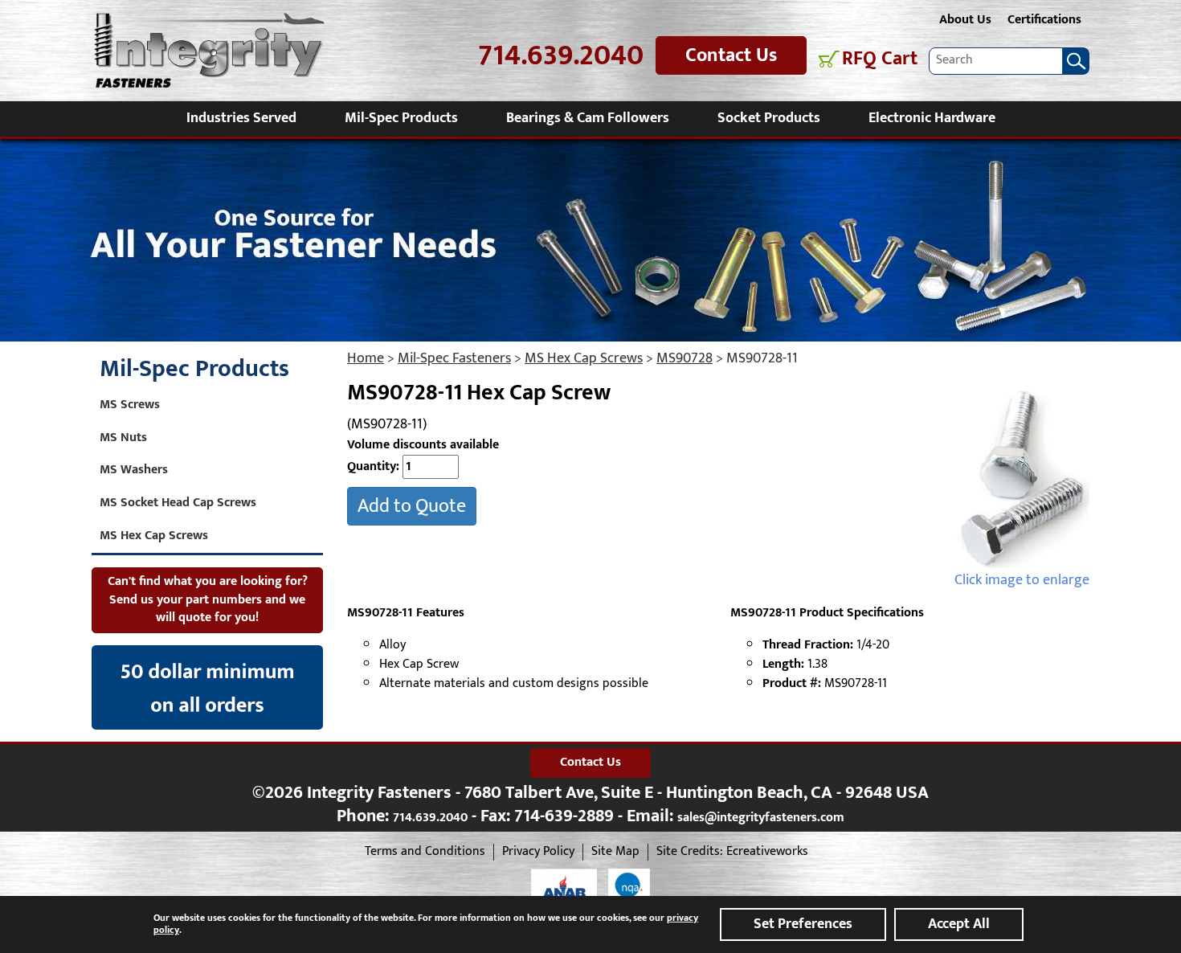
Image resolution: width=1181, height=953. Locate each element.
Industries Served (241, 118)
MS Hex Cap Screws (584, 358)
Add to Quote (412, 506)
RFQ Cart (879, 59)
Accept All (959, 924)
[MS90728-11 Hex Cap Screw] (1021, 477)
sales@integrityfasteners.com (760, 817)
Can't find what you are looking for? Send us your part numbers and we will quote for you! (208, 600)
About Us (965, 20)
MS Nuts (123, 437)
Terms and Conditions (425, 852)
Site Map (615, 852)
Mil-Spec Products (401, 118)
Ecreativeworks (767, 852)
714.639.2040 (561, 56)
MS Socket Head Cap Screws (178, 502)
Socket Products (768, 118)
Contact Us (731, 55)
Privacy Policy (538, 852)
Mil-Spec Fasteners (454, 358)
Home (365, 358)
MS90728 (684, 358)
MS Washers (134, 470)
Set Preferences (803, 924)
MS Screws (130, 404)
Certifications (1044, 20)
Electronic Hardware (931, 118)
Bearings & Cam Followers (587, 118)
